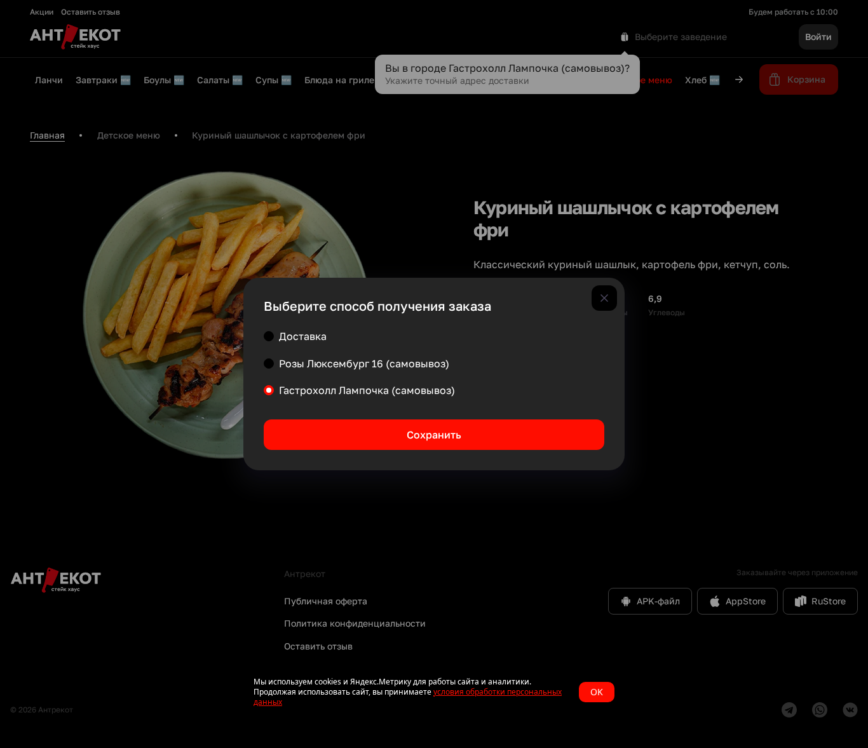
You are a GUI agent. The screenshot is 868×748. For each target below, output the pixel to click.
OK (596, 692)
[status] (434, 692)
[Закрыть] (604, 298)
